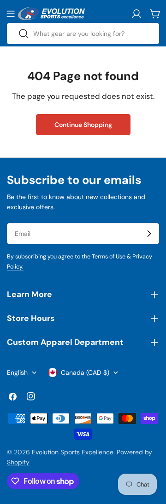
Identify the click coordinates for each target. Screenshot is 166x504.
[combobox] (83, 33)
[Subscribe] (149, 233)
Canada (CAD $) (85, 372)
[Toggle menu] (10, 14)
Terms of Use (108, 256)
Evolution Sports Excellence (72, 452)
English (17, 372)
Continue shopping (83, 124)
